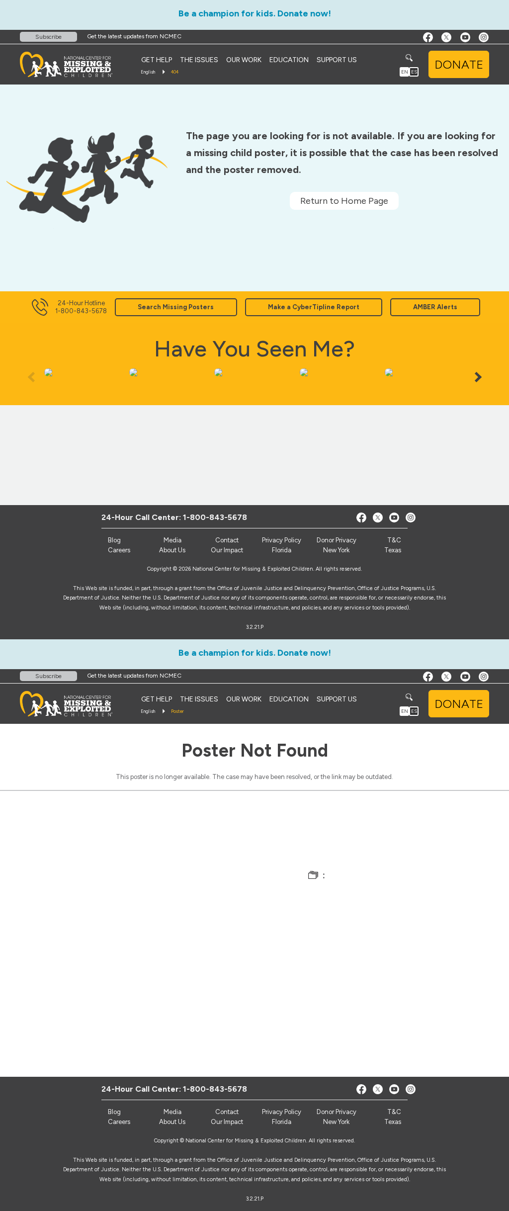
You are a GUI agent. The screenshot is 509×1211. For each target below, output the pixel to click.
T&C (394, 540)
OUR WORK (243, 60)
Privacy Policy (281, 540)
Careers (119, 550)
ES (414, 72)
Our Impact (227, 550)
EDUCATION (289, 60)
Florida (281, 550)
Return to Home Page (344, 200)
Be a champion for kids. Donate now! (254, 13)
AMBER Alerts (435, 307)
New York (336, 550)
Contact (227, 540)
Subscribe (48, 36)
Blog (114, 540)
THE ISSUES (199, 60)
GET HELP (156, 60)
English (148, 72)
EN (404, 72)
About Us (172, 550)
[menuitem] (156, 60)
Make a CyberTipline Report (313, 307)
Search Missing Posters (176, 307)
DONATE (458, 64)
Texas (392, 550)
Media (172, 540)
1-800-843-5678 (215, 517)
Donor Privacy (336, 540)
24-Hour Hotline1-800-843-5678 (81, 307)
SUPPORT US (337, 60)
